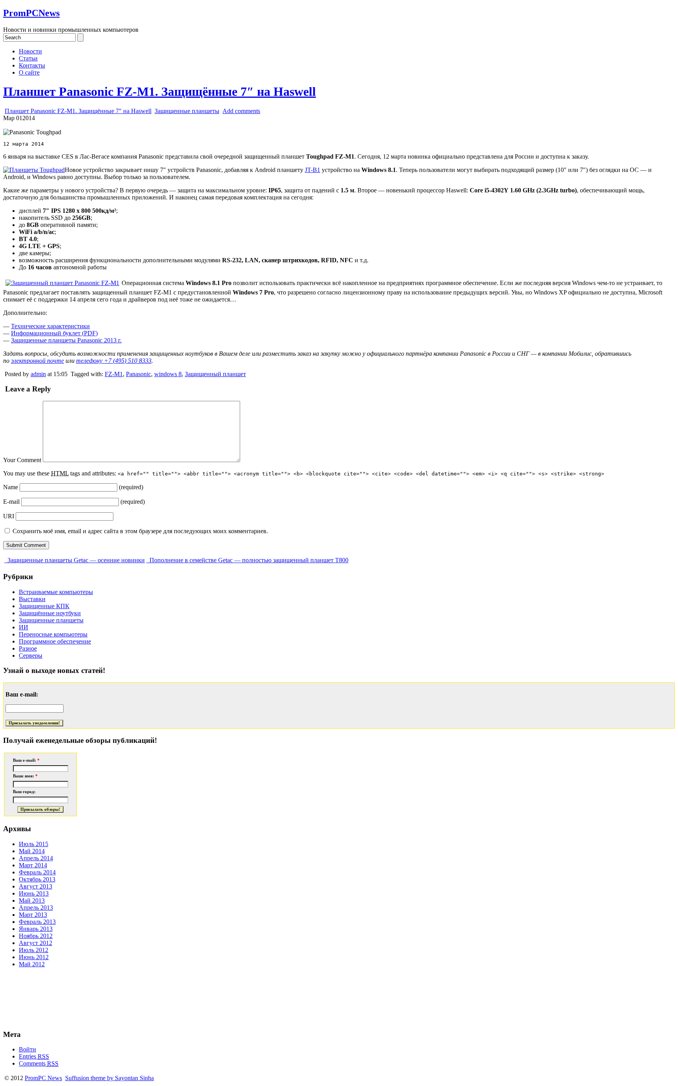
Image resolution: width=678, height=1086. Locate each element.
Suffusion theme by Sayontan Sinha (109, 1078)
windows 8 (168, 374)
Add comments (241, 111)
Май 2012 (32, 964)
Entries (34, 1056)
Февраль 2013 (37, 921)
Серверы (30, 655)
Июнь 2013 (34, 893)
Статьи (28, 58)
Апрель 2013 (36, 907)
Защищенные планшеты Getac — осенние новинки (75, 560)
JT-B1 (312, 169)
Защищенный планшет (215, 374)
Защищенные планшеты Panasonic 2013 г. (66, 340)
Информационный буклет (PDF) (54, 333)
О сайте (29, 72)
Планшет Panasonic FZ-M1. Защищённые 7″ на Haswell (159, 91)
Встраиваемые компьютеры (56, 592)
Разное (28, 648)
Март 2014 (33, 865)
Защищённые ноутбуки (50, 613)
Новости (30, 51)
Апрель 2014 (36, 858)
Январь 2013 (36, 928)
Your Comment (22, 460)
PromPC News (43, 1078)
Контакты (32, 65)
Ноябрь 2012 (36, 935)
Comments (38, 1063)
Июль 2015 (33, 844)
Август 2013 (35, 886)
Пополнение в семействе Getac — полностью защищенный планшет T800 (248, 560)
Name (10, 487)
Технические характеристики (50, 326)
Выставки (32, 599)
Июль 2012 (33, 950)
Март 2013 (33, 914)
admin (38, 374)
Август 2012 (35, 943)
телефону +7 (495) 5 (113, 360)
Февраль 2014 (37, 872)
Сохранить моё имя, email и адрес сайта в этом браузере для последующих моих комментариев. (140, 531)
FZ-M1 (114, 374)
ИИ (23, 627)
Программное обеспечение (55, 641)
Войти (27, 1049)
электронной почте (37, 360)
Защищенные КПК (44, 606)
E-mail (11, 501)
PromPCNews (31, 13)
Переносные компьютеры (53, 634)
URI (8, 516)
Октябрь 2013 (37, 879)
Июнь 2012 (34, 957)
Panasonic (138, 374)
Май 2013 (32, 900)
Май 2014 (32, 851)
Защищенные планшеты (187, 111)
